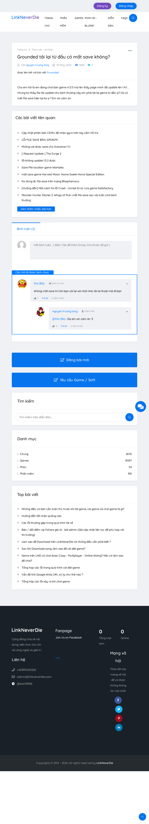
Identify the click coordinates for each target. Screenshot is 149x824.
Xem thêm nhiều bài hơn (36, 209)
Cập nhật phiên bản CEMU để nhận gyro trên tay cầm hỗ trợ (60, 133)
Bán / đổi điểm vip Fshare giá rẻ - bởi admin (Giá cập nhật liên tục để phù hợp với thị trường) (73, 532)
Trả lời (45, 298)
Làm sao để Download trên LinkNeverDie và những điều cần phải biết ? (66, 541)
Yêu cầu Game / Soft (77, 380)
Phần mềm (76, 473)
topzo (57, 658)
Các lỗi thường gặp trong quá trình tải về (47, 523)
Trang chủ (22, 49)
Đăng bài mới (77, 360)
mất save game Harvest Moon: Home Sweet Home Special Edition (63, 174)
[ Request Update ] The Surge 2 (41, 153)
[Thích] (35, 298)
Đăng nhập (126, 6)
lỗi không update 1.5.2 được (39, 160)
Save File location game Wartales (43, 167)
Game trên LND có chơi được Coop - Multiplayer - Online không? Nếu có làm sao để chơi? (72, 558)
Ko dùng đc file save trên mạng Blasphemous (50, 181)
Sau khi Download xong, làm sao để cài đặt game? (53, 548)
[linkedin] (118, 727)
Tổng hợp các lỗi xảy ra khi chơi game (46, 581)
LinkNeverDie (104, 763)
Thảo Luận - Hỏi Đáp (42, 49)
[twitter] (118, 709)
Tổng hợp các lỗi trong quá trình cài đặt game (51, 567)
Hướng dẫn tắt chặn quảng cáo (41, 516)
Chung (76, 454)
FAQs (124, 18)
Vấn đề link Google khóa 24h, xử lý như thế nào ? (52, 574)
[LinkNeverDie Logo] (25, 17)
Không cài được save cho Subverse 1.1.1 (46, 146)
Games (79, 18)
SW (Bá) (39, 283)
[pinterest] (118, 718)
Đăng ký (102, 6)
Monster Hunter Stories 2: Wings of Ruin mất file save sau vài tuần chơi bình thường (69, 197)
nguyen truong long (37, 65)
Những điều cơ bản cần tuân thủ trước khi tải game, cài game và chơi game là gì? (73, 509)
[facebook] (118, 700)
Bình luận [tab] (26, 229)
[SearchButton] (133, 18)
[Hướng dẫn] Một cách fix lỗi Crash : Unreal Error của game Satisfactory (67, 188)
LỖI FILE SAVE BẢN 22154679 (40, 139)
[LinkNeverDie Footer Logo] (27, 629)
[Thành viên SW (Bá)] (24, 285)
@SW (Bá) (59, 319)
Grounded (53, 72)
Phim (76, 467)
